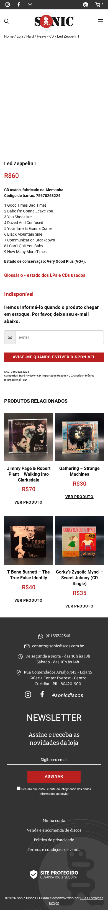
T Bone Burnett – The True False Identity (28, 574)
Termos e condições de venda (54, 849)
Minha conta (54, 820)
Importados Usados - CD (57, 375)
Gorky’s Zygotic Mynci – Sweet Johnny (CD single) (79, 577)
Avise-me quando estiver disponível (54, 357)
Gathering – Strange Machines (79, 471)
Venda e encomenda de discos (54, 830)
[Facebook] (19, 4)
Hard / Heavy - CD (30, 375)
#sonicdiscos (67, 695)
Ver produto (28, 502)
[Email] (30, 4)
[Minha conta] (87, 4)
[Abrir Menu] (100, 21)
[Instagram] (7, 4)
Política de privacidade (54, 840)
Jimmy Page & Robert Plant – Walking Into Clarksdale (28, 474)
